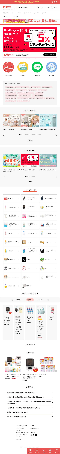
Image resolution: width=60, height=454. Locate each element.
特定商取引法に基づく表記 (22, 432)
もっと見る (29, 344)
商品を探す (6, 13)
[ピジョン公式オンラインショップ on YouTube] (36, 435)
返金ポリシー (19, 436)
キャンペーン (27, 13)
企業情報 (18, 439)
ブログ (44, 13)
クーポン (36, 13)
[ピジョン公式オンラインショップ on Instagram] (31, 435)
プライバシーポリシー (21, 434)
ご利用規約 (19, 430)
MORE (30, 140)
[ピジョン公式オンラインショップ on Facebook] (33, 435)
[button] (19, 134)
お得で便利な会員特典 (21, 425)
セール (14, 13)
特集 (20, 13)
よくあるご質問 (20, 428)
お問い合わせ (6, 16)
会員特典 (15, 16)
